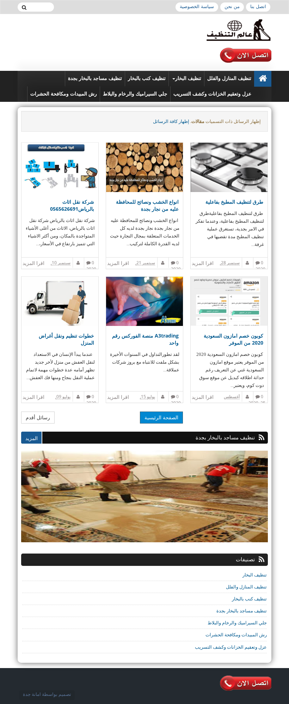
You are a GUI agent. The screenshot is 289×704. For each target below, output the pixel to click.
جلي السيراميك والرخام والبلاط (135, 94)
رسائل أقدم (38, 417)
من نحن (232, 6)
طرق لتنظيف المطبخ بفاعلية (234, 201)
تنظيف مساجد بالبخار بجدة (95, 78)
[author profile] (247, 263)
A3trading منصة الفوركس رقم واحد (145, 339)
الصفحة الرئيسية (161, 417)
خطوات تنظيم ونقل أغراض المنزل (66, 339)
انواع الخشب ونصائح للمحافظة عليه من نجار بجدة (147, 205)
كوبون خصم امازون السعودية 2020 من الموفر (233, 339)
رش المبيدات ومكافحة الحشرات (63, 94)
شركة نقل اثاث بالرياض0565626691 (72, 205)
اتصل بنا (258, 6)
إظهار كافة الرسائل (171, 121)
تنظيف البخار (188, 78)
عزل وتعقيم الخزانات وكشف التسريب (212, 94)
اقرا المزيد (203, 263)
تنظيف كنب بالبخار (147, 78)
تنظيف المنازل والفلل (229, 78)
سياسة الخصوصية (197, 6)
